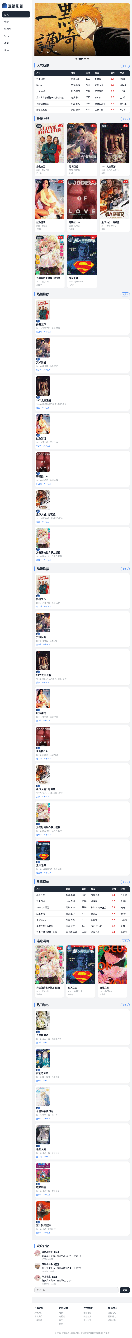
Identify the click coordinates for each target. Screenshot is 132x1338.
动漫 (6, 43)
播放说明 (112, 1317)
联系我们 (38, 1317)
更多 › (125, 66)
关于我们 (38, 1313)
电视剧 (7, 29)
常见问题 (112, 1313)
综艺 (6, 36)
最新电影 (87, 1313)
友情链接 (38, 1320)
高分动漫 (87, 1320)
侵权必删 (112, 1320)
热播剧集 (87, 1317)
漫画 (6, 50)
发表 (125, 1290)
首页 (6, 14)
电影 (6, 21)
